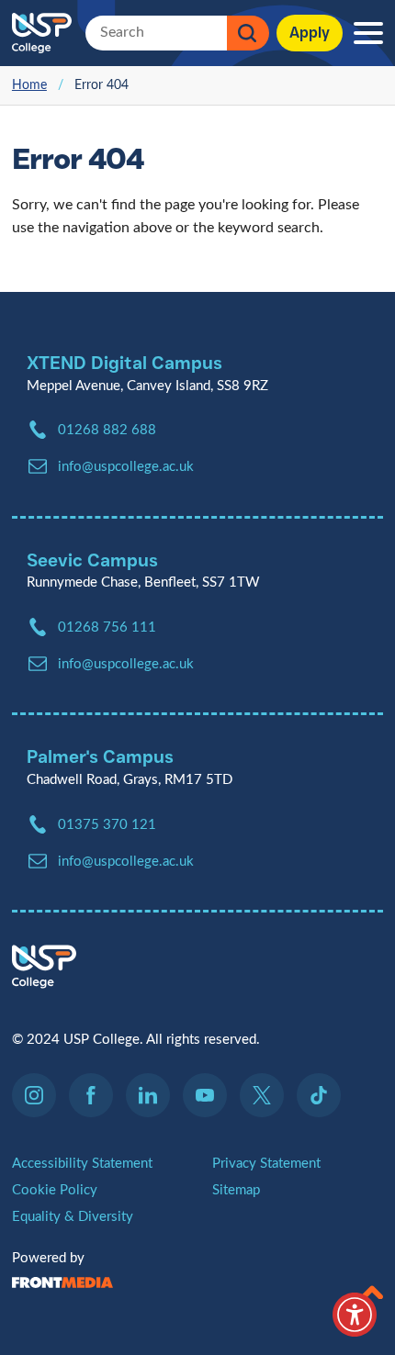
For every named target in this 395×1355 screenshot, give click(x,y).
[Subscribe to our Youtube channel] (209, 1095)
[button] (372, 1288)
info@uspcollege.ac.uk (126, 861)
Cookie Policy (54, 1190)
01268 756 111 (107, 627)
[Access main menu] (368, 33)
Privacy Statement (266, 1163)
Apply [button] (309, 32)
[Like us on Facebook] (95, 1095)
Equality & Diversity (72, 1217)
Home (29, 85)
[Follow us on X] (266, 1095)
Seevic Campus (92, 560)
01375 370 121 (107, 825)
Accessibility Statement (82, 1163)
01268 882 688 (107, 430)
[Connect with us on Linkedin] (152, 1095)
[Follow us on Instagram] (38, 1095)
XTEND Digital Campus (124, 363)
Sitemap (236, 1190)
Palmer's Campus (100, 756)
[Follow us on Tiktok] (319, 1095)
